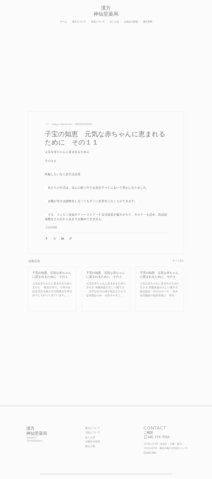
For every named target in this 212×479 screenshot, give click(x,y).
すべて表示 (178, 260)
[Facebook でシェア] (46, 238)
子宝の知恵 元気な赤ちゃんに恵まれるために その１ (51, 275)
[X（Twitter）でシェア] (54, 238)
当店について (92, 432)
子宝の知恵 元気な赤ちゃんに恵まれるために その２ (105, 275)
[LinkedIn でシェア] (62, 238)
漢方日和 (90, 446)
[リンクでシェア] (70, 238)
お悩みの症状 (92, 441)
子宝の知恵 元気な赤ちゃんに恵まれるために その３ (159, 275)
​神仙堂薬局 (36, 433)
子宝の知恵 (51, 227)
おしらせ (90, 437)
